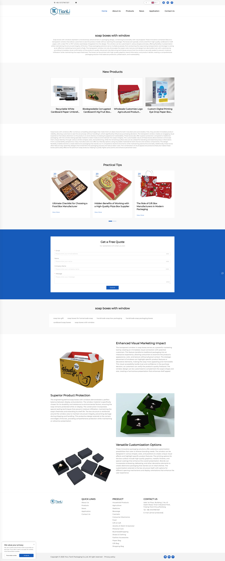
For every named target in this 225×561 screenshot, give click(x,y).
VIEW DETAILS (65, 92)
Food (114, 520)
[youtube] (163, 2)
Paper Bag (116, 540)
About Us (116, 11)
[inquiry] (222, 273)
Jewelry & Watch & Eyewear (123, 526)
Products (130, 11)
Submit (112, 287)
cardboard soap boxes (62, 322)
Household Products (120, 502)
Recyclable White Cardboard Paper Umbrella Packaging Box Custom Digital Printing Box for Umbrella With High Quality (65, 110)
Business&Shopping (120, 532)
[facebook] (172, 2)
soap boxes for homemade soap (80, 318)
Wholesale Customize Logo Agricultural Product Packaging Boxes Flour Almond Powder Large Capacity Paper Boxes (128, 110)
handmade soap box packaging (109, 318)
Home (104, 11)
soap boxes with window (84, 322)
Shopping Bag (118, 546)
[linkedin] (168, 2)
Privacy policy (109, 557)
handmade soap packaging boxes (139, 318)
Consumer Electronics (121, 517)
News (141, 11)
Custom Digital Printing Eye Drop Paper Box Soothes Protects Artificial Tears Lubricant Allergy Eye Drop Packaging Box (160, 110)
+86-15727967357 (62, 3)
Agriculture (116, 505)
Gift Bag (115, 543)
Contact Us (169, 11)
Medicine (116, 508)
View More (56, 212)
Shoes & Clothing (119, 535)
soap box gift (58, 318)
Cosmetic (116, 514)
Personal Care (118, 529)
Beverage (116, 511)
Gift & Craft (116, 523)
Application (154, 11)
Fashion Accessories (120, 537)
